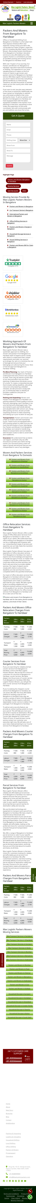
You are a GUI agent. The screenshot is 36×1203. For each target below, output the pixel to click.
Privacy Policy (26, 1194)
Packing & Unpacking (13, 1134)
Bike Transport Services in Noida (19, 948)
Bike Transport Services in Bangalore (19, 956)
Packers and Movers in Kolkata (19, 988)
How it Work (15, 1198)
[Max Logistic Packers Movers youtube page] (25, 1181)
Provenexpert (10, 1153)
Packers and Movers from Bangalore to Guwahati (20, 485)
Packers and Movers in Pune (19, 969)
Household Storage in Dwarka (19, 1010)
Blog (7, 1117)
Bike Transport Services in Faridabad (19, 936)
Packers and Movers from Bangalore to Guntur (20, 479)
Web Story (9, 1110)
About (8, 1107)
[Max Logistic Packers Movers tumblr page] (22, 1181)
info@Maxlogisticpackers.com (19, 1177)
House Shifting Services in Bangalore (17, 241)
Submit (9, 166)
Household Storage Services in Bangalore (19, 235)
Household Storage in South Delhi (19, 1017)
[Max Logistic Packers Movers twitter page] (16, 1181)
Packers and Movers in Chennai (19, 973)
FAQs (24, 191)
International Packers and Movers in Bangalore (17, 215)
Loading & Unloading (13, 1137)
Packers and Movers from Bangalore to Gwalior (20, 491)
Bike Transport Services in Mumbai (19, 952)
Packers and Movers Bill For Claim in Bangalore (20, 246)
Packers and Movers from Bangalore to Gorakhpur (20, 472)
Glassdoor (9, 1156)
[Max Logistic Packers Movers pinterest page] (13, 1181)
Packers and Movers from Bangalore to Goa (20, 515)
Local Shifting (10, 1143)
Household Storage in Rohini (20, 1013)
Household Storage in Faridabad (19, 998)
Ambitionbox (10, 1123)
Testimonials (10, 1196)
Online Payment (8, 2)
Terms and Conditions (11, 1194)
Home (8, 1104)
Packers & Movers (12, 1150)
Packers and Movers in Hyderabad (19, 981)
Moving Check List (17, 1200)
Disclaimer (20, 1196)
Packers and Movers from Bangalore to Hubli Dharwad (20, 504)
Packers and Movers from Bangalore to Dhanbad (20, 460)
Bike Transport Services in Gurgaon (19, 944)
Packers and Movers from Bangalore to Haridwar (20, 496)
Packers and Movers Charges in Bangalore (19, 228)
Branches (9, 1114)
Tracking (18, 2)
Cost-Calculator (28, 2)
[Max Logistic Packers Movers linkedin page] (10, 1181)
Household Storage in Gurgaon (19, 994)
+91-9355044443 (14, 1061)
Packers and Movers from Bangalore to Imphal (20, 509)
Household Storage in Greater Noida (19, 1006)
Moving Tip (26, 1198)
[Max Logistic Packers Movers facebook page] (4, 1181)
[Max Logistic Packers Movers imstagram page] (7, 1181)
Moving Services (13, 186)
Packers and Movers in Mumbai (19, 965)
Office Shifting (11, 1147)
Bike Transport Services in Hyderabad (19, 960)
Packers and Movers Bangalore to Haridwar (19, 180)
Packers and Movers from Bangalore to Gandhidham (20, 466)
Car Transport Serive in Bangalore (21, 210)
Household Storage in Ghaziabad (19, 1002)
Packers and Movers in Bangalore (21, 206)
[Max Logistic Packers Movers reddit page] (19, 1181)
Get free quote (13, 191)
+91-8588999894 (14, 1174)
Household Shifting (12, 1140)
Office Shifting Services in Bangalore (17, 222)
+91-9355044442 (2, 960)
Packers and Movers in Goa (19, 985)
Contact (8, 1120)
